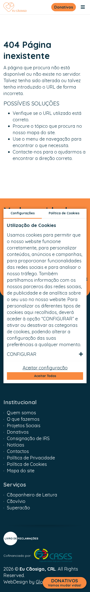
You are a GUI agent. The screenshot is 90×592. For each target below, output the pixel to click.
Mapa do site (20, 470)
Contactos (18, 451)
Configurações (23, 213)
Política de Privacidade (31, 458)
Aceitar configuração (45, 368)
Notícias (15, 445)
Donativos (63, 7)
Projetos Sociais (23, 425)
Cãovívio (16, 501)
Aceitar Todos (45, 376)
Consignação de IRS (28, 438)
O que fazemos (23, 419)
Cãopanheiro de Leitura (32, 495)
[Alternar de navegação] (83, 7)
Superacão (18, 508)
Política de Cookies (27, 464)
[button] (45, 354)
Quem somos (21, 412)
